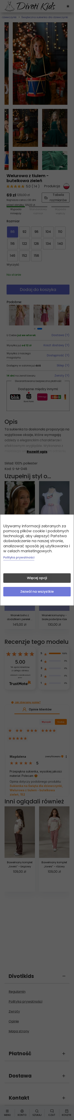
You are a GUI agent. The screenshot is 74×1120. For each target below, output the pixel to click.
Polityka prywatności (18, 557)
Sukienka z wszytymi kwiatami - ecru (41, 7)
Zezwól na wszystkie (37, 591)
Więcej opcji (37, 578)
